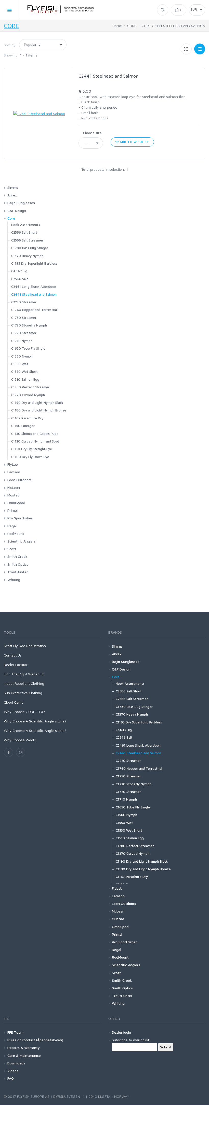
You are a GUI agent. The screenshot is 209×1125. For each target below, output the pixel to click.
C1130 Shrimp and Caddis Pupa (34, 434)
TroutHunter (17, 572)
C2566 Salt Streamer (27, 240)
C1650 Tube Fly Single (28, 348)
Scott (11, 549)
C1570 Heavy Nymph (27, 256)
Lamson (13, 472)
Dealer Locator (16, 664)
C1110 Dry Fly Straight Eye (31, 449)
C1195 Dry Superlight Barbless (34, 263)
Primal (12, 510)
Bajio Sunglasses (21, 203)
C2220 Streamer (23, 302)
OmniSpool (16, 503)
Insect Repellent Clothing (24, 683)
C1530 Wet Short (24, 371)
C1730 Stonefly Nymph (29, 325)
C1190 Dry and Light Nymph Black (37, 403)
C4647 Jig (19, 271)
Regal (12, 526)
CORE (11, 25)
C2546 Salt (19, 279)
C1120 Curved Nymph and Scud (35, 441)
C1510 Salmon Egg (25, 379)
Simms (12, 187)
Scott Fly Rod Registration (25, 646)
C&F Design (16, 210)
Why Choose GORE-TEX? (24, 711)
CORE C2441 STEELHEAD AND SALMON (173, 25)
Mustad (13, 495)
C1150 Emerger (23, 426)
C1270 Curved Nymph (28, 395)
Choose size (92, 133)
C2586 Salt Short (24, 232)
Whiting (13, 579)
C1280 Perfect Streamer (30, 387)
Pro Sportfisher (19, 518)
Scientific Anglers (21, 541)
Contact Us (13, 655)
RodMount (15, 533)
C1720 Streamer (23, 333)
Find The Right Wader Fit (24, 674)
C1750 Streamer (23, 318)
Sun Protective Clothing (23, 693)
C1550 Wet (19, 364)
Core (11, 218)
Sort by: (10, 45)
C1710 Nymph (21, 341)
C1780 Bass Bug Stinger (29, 248)
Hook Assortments (25, 225)
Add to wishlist (134, 142)
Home (117, 25)
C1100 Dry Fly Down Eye (30, 457)
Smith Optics (17, 564)
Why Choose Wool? (20, 740)
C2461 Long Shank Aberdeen (33, 286)
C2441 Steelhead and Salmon (108, 76)
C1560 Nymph (22, 356)
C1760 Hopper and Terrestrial (34, 310)
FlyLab (12, 464)
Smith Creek (17, 556)
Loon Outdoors (19, 480)
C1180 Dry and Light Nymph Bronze (38, 410)
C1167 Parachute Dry (27, 418)
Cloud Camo (13, 702)
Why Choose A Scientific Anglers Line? (35, 721)
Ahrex (12, 195)
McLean (13, 487)
